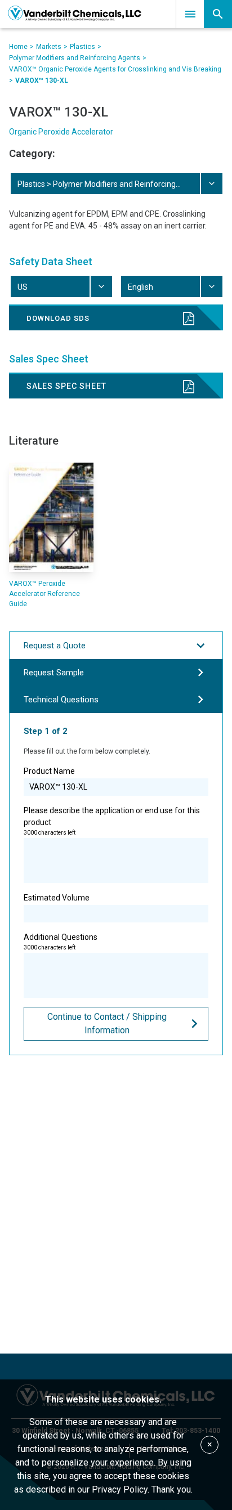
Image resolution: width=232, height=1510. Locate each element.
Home (18, 47)
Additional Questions (60, 942)
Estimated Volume (57, 897)
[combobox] (116, 183)
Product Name (49, 771)
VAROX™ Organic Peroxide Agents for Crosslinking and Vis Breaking (115, 69)
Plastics (82, 47)
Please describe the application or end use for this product (112, 821)
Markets (48, 47)
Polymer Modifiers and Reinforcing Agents (74, 58)
